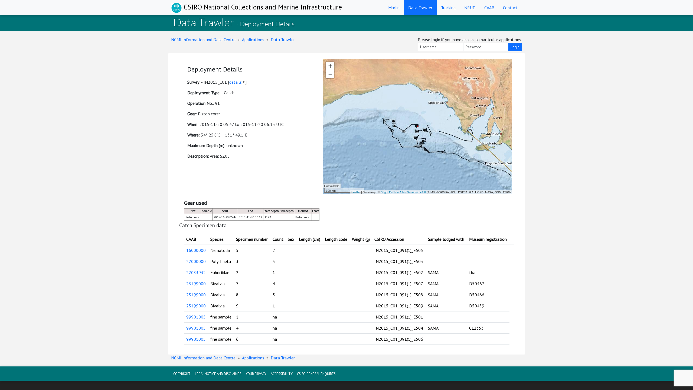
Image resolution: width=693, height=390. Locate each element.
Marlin (394, 7)
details (235, 82)
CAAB (489, 7)
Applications (253, 39)
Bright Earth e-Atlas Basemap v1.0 (403, 192)
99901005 (196, 317)
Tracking (448, 7)
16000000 (196, 250)
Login (515, 46)
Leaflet (355, 192)
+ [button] (330, 66)
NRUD (470, 7)
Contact (510, 7)
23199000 (196, 283)
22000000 (196, 261)
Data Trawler (420, 7)
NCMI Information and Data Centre (203, 39)
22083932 (196, 272)
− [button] (330, 74)
